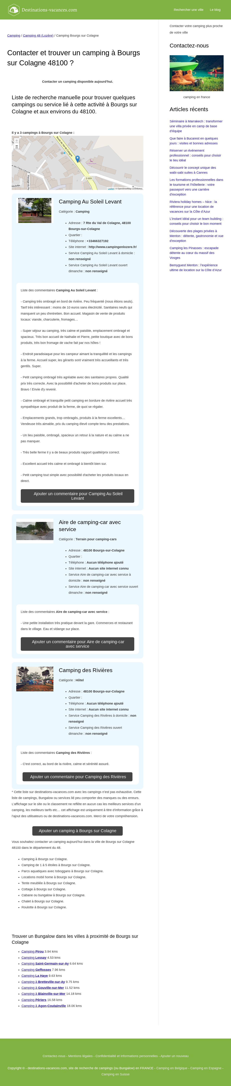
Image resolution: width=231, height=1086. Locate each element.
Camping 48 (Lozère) (38, 35)
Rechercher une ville (188, 10)
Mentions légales (80, 1056)
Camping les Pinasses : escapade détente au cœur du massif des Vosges (194, 253)
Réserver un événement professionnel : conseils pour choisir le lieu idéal (195, 155)
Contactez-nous (54, 1056)
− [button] (17, 146)
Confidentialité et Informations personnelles (126, 1056)
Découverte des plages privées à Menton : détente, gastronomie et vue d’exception (196, 236)
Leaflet (111, 188)
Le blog (215, 10)
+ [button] (17, 140)
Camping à (43, 982)
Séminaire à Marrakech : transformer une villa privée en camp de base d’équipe (196, 126)
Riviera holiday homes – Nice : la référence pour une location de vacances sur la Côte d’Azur (193, 206)
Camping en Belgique (171, 1068)
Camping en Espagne (205, 1068)
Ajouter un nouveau (174, 1056)
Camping (13, 35)
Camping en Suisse (115, 1074)
